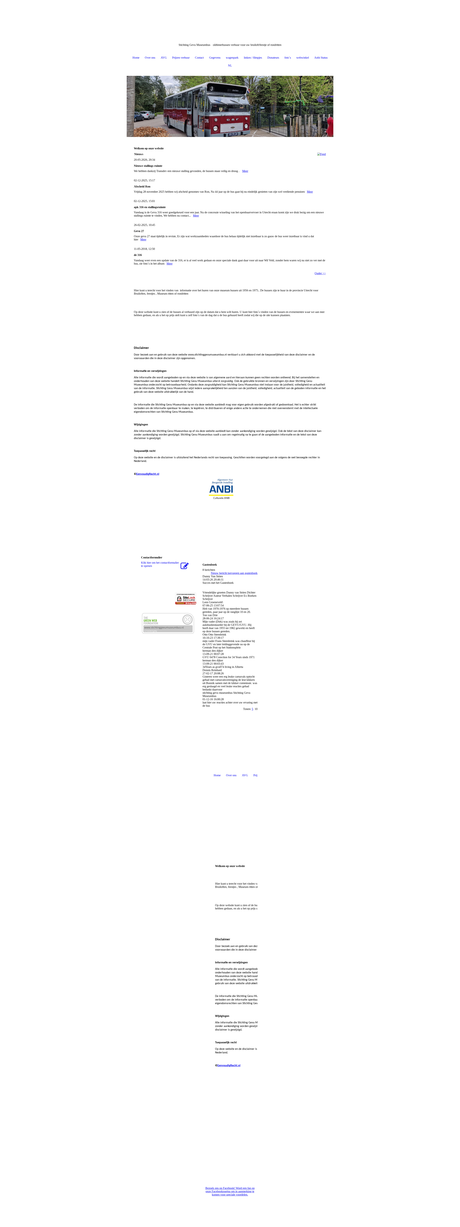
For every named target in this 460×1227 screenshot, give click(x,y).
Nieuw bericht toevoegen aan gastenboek (234, 573)
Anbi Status (321, 57)
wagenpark (232, 57)
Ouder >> (320, 273)
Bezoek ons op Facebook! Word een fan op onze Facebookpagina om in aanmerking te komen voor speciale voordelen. (230, 1191)
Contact (199, 57)
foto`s (287, 57)
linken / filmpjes (253, 57)
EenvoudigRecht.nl (147, 474)
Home (135, 57)
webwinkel (302, 57)
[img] (230, 18)
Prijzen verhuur (181, 57)
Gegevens (214, 57)
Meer (245, 171)
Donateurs (273, 57)
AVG (164, 57)
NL (230, 65)
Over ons (150, 57)
